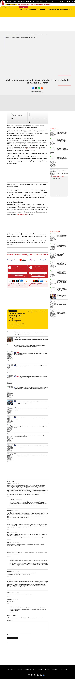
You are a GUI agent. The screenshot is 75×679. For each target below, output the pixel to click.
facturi (9, 249)
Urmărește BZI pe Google (18, 115)
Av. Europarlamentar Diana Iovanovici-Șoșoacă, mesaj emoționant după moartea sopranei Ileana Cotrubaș (62, 235)
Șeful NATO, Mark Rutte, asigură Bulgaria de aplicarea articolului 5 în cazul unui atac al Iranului (62, 263)
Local (14, 1)
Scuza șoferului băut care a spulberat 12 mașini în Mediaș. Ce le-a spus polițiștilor (34, 4)
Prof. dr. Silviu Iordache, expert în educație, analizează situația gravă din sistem (61, 272)
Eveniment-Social (21, 1)
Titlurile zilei (12, 33)
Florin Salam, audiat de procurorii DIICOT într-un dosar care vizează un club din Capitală (62, 132)
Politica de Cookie (55, 669)
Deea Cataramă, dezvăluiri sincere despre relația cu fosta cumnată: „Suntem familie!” (62, 303)
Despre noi (10, 669)
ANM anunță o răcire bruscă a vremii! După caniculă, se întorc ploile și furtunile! (29, 418)
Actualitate (9, 1)
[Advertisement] (27, 299)
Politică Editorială (27, 669)
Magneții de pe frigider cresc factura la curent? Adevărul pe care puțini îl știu (62, 172)
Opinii (46, 1)
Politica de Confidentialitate (44, 669)
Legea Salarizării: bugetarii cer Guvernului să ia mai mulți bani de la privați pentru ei (31, 339)
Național (37, 1)
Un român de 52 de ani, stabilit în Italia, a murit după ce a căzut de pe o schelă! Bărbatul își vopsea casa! (31, 446)
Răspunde (9, 496)
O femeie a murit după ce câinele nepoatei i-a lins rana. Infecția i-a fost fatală (62, 281)
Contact (34, 669)
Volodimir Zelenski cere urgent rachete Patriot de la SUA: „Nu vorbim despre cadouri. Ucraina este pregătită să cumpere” (31, 436)
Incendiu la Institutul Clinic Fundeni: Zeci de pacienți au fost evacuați (45, 9)
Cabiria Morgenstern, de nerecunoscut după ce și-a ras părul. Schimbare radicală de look (62, 297)
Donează (39, 275)
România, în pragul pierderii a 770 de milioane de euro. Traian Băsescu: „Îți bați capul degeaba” (31, 427)
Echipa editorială (18, 669)
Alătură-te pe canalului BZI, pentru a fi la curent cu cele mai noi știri (27, 255)
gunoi (12, 249)
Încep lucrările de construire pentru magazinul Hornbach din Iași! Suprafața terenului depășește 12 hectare (30, 366)
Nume (8, 634)
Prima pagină (6, 33)
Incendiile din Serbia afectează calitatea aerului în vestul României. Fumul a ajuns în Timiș (62, 140)
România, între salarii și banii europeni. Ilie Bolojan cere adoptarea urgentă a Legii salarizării (30, 409)
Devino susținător (19, 275)
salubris (15, 249)
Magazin (42, 1)
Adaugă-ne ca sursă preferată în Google (39, 117)
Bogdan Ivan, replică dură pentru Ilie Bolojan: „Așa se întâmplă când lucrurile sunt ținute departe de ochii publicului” (30, 455)
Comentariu (10, 620)
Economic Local (30, 1)
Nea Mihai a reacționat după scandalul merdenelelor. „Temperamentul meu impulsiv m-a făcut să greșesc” (61, 254)
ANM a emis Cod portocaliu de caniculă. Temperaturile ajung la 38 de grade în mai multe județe (62, 245)
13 (39, 91)
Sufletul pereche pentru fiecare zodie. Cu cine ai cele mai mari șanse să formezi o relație (62, 149)
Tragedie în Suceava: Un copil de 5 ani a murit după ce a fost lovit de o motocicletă (62, 289)
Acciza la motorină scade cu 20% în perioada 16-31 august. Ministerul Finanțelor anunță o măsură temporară (16, 317)
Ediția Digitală (64, 669)
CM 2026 (51, 1)
